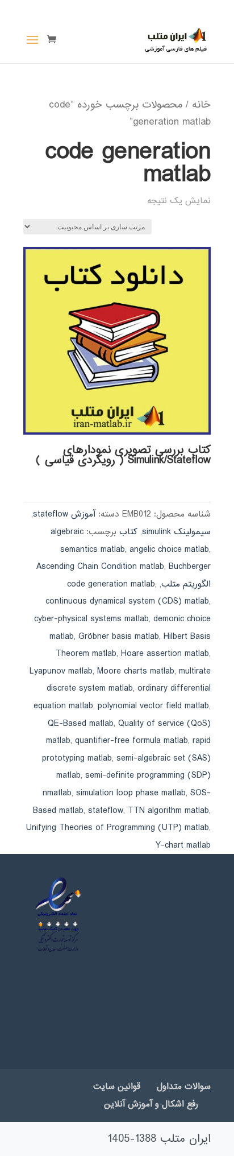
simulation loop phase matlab (131, 793)
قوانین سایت (116, 1086)
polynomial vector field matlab (153, 706)
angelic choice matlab (169, 549)
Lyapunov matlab (61, 671)
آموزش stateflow (64, 514)
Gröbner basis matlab (118, 636)
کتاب (128, 532)
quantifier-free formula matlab (131, 741)
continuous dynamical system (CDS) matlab (127, 601)
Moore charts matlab (135, 671)
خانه (201, 105)
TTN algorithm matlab (168, 811)
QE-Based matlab (81, 723)
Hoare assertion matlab (165, 653)
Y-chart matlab (183, 845)
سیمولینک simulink (176, 532)
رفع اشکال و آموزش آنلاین (151, 1104)
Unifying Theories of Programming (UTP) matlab (117, 828)
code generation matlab (111, 584)
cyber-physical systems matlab (91, 619)
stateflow (105, 811)
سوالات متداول (184, 1086)
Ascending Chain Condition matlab (100, 566)
